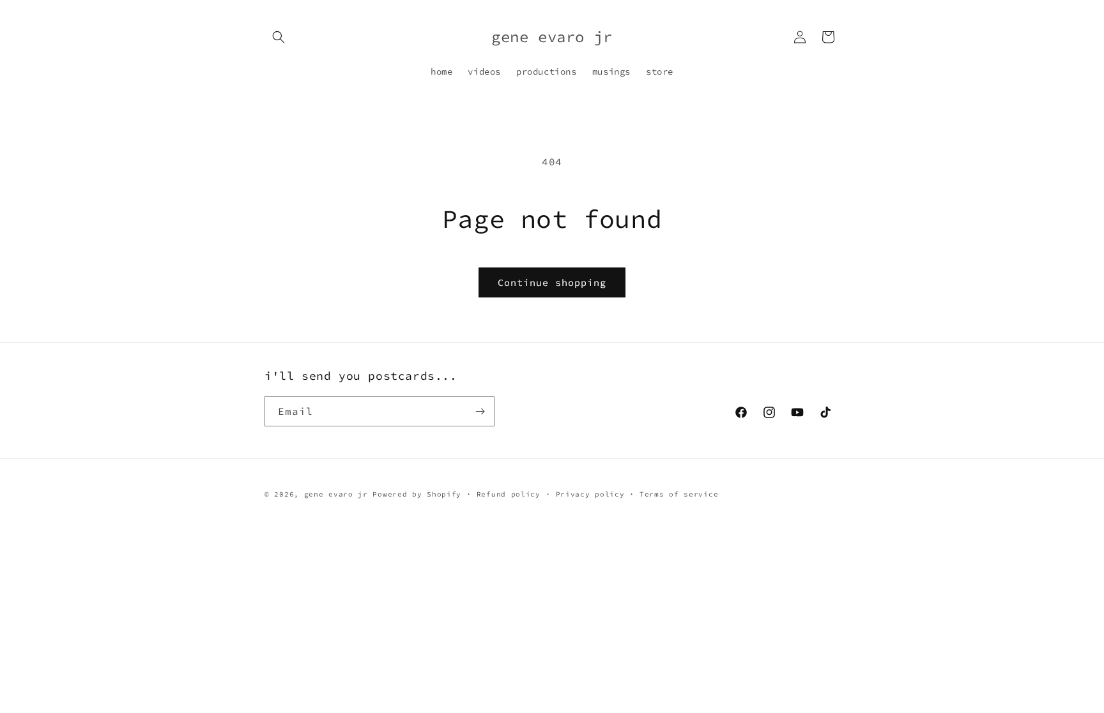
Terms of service (679, 494)
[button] (278, 37)
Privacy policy (590, 494)
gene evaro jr (336, 494)
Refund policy (508, 494)
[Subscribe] (480, 411)
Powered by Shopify (416, 494)
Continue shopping (552, 282)
